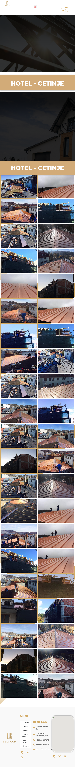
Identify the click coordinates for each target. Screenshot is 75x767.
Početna (26, 722)
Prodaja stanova (25, 741)
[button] (35, 6)
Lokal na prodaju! (25, 735)
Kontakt (26, 746)
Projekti (25, 730)
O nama (25, 726)
